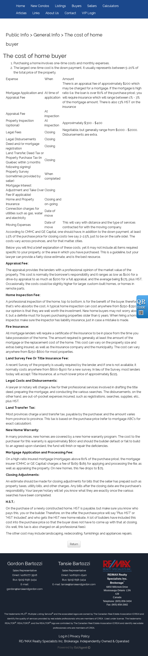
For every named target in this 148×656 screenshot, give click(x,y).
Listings (60, 6)
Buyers (77, 6)
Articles (21, 13)
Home (20, 6)
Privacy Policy (80, 636)
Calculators (111, 6)
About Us (52, 13)
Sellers (92, 6)
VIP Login (89, 13)
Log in (63, 636)
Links (36, 13)
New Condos (40, 6)
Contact (70, 13)
